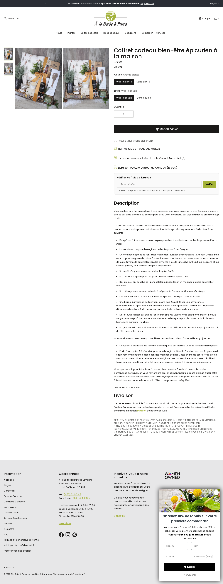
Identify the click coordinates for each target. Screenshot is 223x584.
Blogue (7, 485)
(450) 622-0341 (72, 494)
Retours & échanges (15, 518)
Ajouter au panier (166, 129)
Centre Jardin (11, 512)
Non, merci (190, 574)
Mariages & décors (14, 501)
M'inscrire (190, 566)
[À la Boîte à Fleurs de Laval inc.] (110, 18)
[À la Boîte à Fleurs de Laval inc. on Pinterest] (74, 534)
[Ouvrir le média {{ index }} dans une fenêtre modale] (38, 78)
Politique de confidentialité (19, 545)
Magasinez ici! (147, 3)
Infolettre (9, 528)
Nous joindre (10, 507)
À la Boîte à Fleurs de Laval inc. (25, 574)
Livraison (8, 523)
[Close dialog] (216, 492)
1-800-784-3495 (80, 498)
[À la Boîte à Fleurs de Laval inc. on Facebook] (61, 534)
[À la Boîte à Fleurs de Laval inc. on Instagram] (68, 534)
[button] (60, 33)
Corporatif (9, 490)
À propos (9, 479)
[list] (62, 78)
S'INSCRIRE (119, 515)
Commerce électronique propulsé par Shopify (63, 574)
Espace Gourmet (13, 496)
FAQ (6, 534)
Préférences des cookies (18, 550)
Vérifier (209, 184)
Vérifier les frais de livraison (134, 177)
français (213, 3)
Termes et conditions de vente (21, 539)
